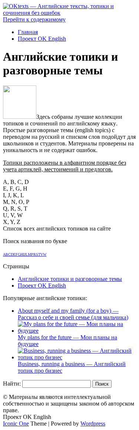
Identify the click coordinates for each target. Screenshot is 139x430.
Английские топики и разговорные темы (70, 279)
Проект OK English (42, 39)
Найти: (12, 383)
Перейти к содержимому (34, 19)
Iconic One (16, 423)
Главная (28, 32)
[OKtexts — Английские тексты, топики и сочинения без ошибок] (69, 13)
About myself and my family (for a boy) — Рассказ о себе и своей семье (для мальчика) (73, 314)
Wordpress (92, 423)
